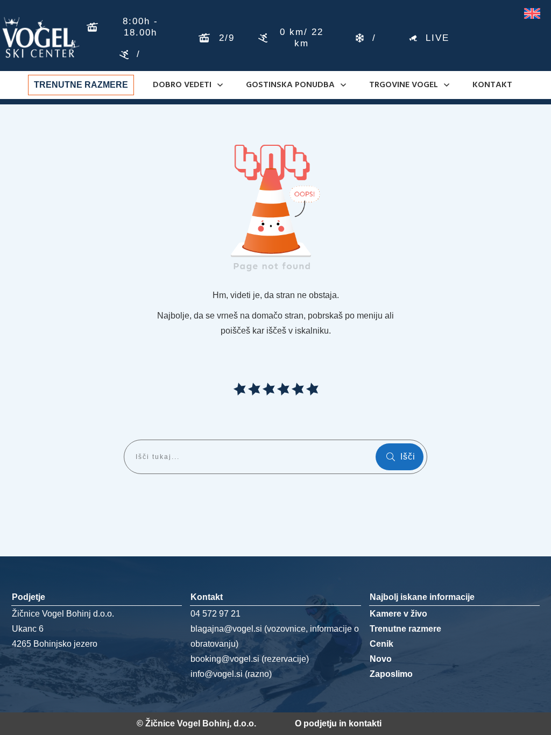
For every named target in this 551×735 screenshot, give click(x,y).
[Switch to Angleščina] (532, 13)
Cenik (381, 643)
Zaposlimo (391, 674)
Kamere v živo (398, 613)
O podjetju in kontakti (338, 723)
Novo (381, 658)
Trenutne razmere (405, 628)
